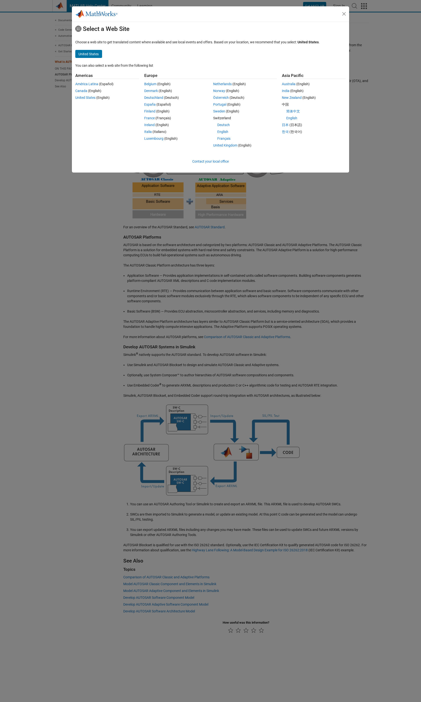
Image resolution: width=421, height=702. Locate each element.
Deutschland (153, 98)
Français (223, 138)
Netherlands (222, 84)
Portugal (219, 104)
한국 (285, 132)
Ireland (149, 125)
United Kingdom (225, 145)
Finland (149, 111)
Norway (219, 91)
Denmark (151, 91)
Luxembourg (153, 138)
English (222, 132)
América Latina (86, 84)
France (149, 118)
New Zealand (292, 98)
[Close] (344, 13)
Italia (148, 132)
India (285, 91)
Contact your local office (210, 161)
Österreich (221, 98)
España (150, 104)
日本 (285, 125)
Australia (289, 84)
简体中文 (293, 111)
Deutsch (223, 125)
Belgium (150, 84)
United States (85, 98)
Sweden (219, 111)
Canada (81, 91)
